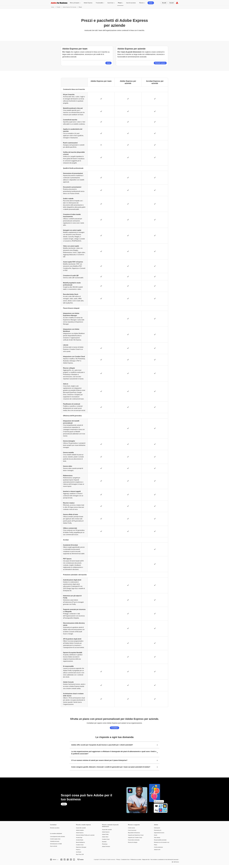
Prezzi (120, 2)
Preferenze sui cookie (136, 859)
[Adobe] (177, 3)
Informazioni (157, 828)
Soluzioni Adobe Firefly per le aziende (85, 835)
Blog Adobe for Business (134, 832)
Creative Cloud (79, 844)
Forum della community (133, 840)
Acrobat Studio (79, 840)
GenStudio (78, 852)
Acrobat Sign (79, 837)
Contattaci (114, 728)
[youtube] (74, 859)
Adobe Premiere (106, 846)
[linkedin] (71, 859)
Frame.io (78, 849)
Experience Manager (81, 847)
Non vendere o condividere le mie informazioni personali (164, 859)
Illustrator (104, 841)
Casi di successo (131, 2)
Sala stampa (157, 837)
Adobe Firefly (105, 834)
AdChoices (176, 862)
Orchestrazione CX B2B (56, 843)
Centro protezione (158, 847)
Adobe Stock (105, 836)
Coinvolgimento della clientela (57, 836)
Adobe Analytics (80, 830)
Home (52, 7)
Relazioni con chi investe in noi (161, 842)
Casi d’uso (110, 2)
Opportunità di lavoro (159, 832)
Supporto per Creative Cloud (135, 837)
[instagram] (64, 859)
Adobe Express (88, 2)
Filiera (155, 844)
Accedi (164, 2)
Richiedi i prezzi (160, 63)
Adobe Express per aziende (69, 7)
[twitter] (68, 859)
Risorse (141, 2)
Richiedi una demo (54, 828)
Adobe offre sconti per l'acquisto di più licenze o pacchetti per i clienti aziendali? (102, 745)
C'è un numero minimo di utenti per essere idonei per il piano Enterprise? (99, 760)
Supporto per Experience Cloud (135, 835)
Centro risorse (131, 828)
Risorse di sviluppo (132, 842)
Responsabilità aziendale (160, 840)
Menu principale (74, 2)
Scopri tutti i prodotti (81, 828)
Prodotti (58, 7)
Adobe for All (157, 849)
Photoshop (104, 844)
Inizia (150, 3)
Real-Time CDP (80, 854)
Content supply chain (55, 839)
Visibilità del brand (54, 841)
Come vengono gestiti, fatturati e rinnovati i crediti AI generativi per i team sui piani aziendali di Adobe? (110, 767)
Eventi (155, 835)
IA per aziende (53, 846)
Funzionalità (99, 2)
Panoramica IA (157, 830)
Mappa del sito (145, 859)
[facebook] (61, 859)
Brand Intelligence (80, 842)
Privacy (118, 859)
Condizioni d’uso (125, 859)
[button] (54, 859)
